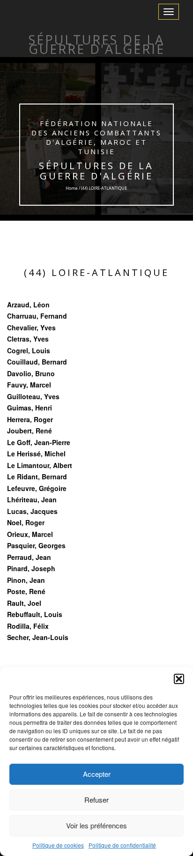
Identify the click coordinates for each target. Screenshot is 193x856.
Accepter (97, 774)
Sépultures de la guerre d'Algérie (96, 170)
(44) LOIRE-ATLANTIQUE (96, 272)
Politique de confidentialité (122, 845)
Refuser (96, 799)
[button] (179, 679)
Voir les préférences (96, 825)
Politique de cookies (58, 845)
